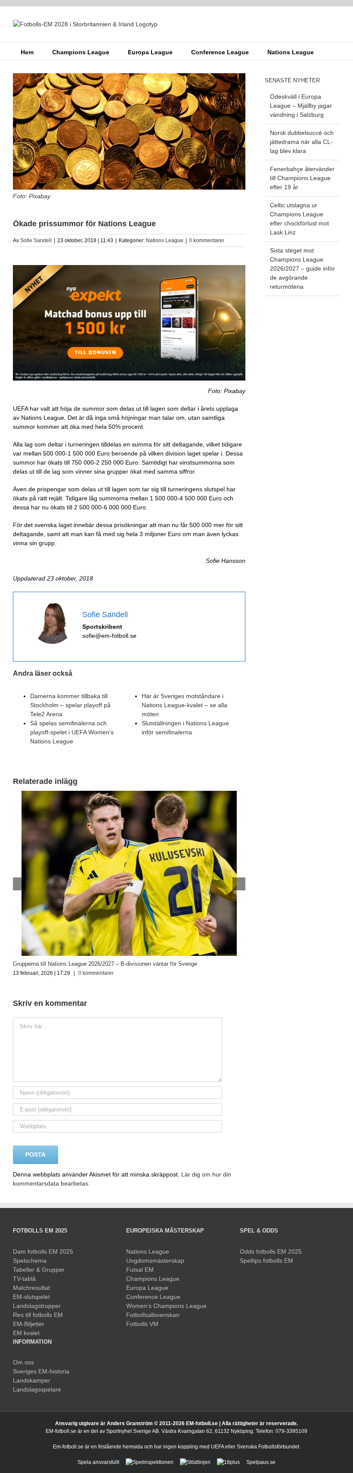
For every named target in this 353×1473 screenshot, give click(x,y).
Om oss (23, 1362)
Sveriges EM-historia (41, 1371)
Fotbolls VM (142, 1323)
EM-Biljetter (28, 1323)
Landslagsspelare (37, 1389)
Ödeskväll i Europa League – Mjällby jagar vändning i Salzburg (301, 105)
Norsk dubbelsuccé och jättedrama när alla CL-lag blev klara (302, 141)
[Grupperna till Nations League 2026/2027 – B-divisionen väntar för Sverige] (129, 794)
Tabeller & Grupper (39, 1269)
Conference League (153, 1296)
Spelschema (29, 1260)
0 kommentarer (206, 240)
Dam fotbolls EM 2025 (43, 1251)
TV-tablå (24, 1278)
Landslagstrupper (37, 1305)
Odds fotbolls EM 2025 (271, 1251)
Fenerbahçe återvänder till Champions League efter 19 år (302, 177)
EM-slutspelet (31, 1296)
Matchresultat (31, 1287)
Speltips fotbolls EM (266, 1260)
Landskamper (31, 1380)
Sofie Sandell (36, 240)
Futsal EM (140, 1269)
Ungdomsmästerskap (155, 1260)
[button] (327, 51)
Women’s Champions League (166, 1305)
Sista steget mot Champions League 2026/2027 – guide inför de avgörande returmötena (302, 268)
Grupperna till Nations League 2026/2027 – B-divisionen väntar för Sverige (105, 964)
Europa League (147, 1287)
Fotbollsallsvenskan (153, 1314)
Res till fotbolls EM (38, 1314)
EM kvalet (26, 1332)
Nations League (164, 240)
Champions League (153, 1278)
